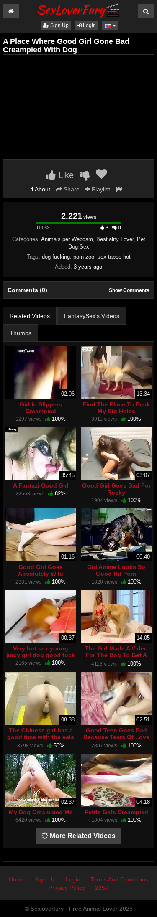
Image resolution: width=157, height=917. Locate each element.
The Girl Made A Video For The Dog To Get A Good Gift (116, 655)
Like (65, 175)
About (41, 189)
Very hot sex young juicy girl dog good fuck (40, 651)
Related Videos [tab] (30, 315)
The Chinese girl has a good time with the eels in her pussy (40, 737)
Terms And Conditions (119, 879)
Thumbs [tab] (20, 333)
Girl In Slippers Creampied (41, 407)
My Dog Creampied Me (41, 812)
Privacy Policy (67, 887)
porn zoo (83, 257)
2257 (101, 887)
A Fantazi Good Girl (41, 485)
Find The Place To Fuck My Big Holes (116, 407)
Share (71, 189)
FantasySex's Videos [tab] (91, 315)
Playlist (100, 189)
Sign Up (59, 25)
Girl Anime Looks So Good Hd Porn (116, 570)
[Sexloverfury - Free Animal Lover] (79, 9)
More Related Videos (82, 835)
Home (17, 879)
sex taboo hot (114, 257)
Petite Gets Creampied (116, 812)
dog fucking (56, 257)
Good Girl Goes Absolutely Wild (40, 570)
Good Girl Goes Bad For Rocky (116, 488)
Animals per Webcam (67, 239)
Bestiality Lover (115, 239)
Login (89, 25)
